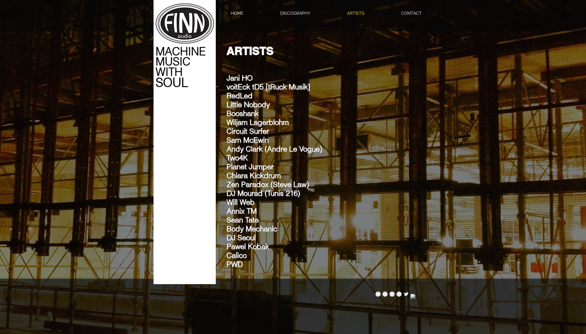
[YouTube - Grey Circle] (378, 294)
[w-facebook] (413, 296)
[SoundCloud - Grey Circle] (399, 294)
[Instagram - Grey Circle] (392, 294)
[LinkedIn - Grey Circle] (385, 294)
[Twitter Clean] (406, 294)
